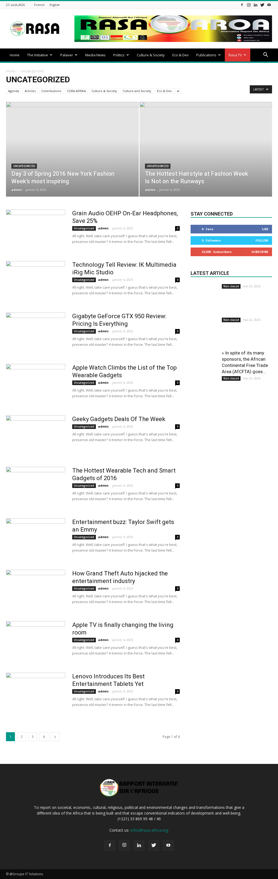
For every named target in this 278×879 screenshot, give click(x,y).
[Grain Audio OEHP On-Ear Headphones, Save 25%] (35, 230)
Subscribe (259, 252)
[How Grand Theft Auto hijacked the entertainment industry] (35, 590)
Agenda (13, 91)
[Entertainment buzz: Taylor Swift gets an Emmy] (35, 538)
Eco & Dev (180, 55)
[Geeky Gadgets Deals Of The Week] (35, 435)
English (55, 5)
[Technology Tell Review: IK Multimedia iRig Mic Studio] (35, 281)
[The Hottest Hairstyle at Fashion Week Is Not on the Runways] (206, 159)
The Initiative (37, 55)
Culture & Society (151, 55)
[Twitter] (262, 4)
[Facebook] (242, 4)
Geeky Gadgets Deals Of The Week (118, 419)
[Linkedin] (255, 4)
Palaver (66, 55)
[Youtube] (269, 4)
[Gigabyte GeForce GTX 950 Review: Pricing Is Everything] (35, 332)
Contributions (51, 91)
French (39, 5)
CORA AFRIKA (76, 91)
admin (16, 190)
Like (265, 229)
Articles (30, 91)
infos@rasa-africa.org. (149, 830)
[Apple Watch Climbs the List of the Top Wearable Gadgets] (35, 384)
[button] (265, 55)
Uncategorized (24, 166)
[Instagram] (249, 4)
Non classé (231, 286)
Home (15, 55)
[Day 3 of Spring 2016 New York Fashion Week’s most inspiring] (72, 159)
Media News (95, 55)
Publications (206, 55)
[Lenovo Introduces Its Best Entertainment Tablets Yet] (35, 693)
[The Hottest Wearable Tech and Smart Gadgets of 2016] (35, 487)
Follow (261, 240)
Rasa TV (235, 55)
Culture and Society (137, 91)
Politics (119, 55)
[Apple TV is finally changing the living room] (35, 641)
